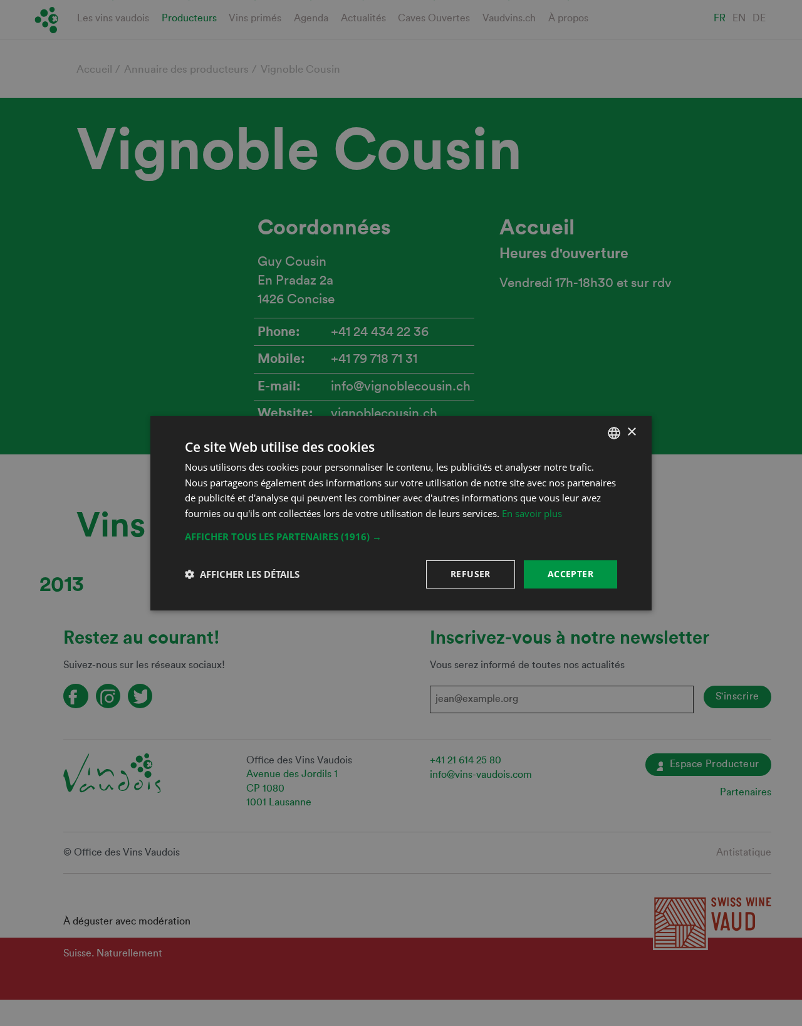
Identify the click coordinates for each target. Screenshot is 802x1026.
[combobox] (614, 432)
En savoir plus (532, 513)
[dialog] (401, 513)
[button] (401, 536)
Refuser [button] (470, 574)
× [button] (631, 432)
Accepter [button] (570, 574)
